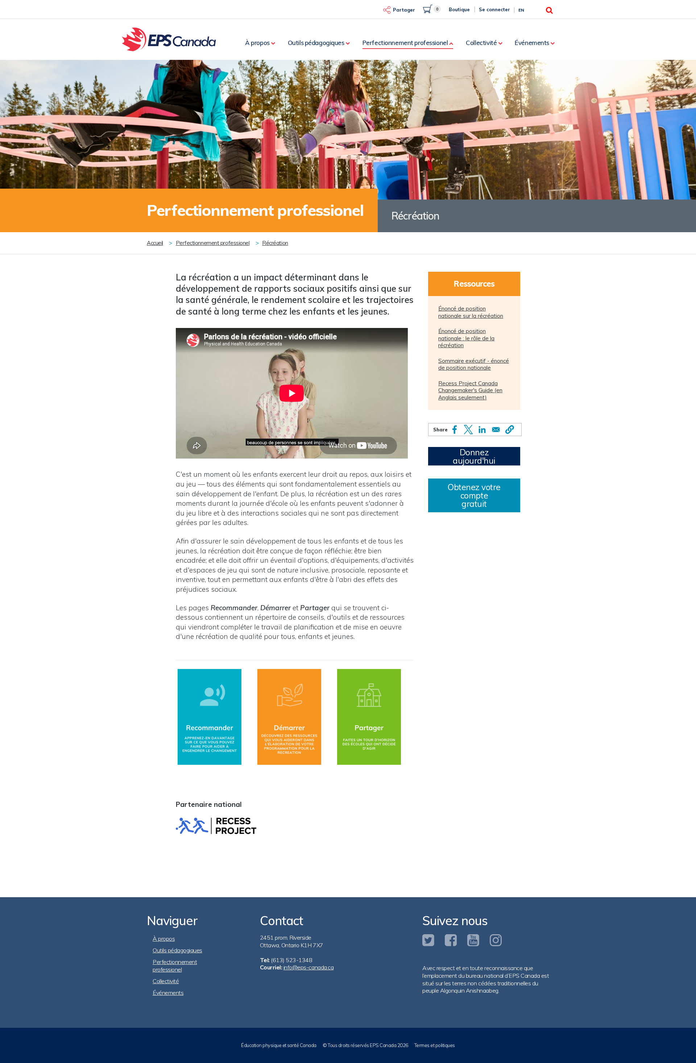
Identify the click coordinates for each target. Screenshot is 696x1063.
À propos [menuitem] (257, 42)
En (521, 10)
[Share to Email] (496, 429)
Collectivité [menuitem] (481, 42)
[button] (510, 429)
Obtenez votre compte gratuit (474, 495)
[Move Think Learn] (289, 716)
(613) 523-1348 (291, 960)
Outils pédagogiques (177, 950)
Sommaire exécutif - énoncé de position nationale (473, 364)
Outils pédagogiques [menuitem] (316, 42)
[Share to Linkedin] (482, 429)
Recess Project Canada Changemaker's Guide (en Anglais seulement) (470, 390)
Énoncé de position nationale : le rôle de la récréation (466, 338)
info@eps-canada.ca (308, 967)
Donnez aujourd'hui (474, 456)
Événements (168, 992)
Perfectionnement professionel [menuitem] (405, 42)
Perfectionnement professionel (213, 242)
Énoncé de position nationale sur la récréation (470, 312)
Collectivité (166, 981)
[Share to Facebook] (454, 429)
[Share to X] (468, 429)
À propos (164, 938)
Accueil (155, 242)
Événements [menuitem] (532, 42)
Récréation (275, 242)
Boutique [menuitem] (459, 9)
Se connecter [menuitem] (494, 9)
